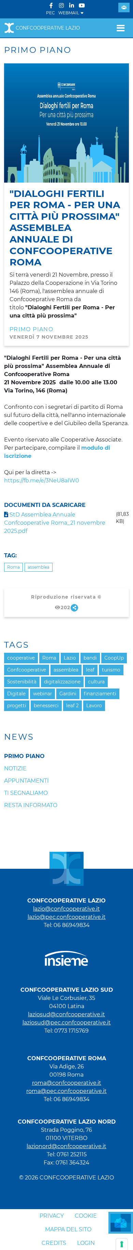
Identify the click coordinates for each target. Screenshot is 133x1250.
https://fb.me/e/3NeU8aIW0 (41, 480)
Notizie (15, 768)
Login (86, 1243)
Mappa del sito (68, 1229)
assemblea (38, 567)
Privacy (52, 1216)
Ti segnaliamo (26, 793)
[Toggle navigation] (120, 28)
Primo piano (31, 329)
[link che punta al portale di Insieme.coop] (66, 955)
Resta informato (30, 805)
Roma (13, 567)
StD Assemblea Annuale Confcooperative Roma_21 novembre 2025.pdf (54, 522)
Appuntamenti (26, 780)
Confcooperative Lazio (48, 28)
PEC (50, 12)
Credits (54, 1243)
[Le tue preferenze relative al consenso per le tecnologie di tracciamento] (122, 1244)
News (19, 737)
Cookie (86, 1216)
